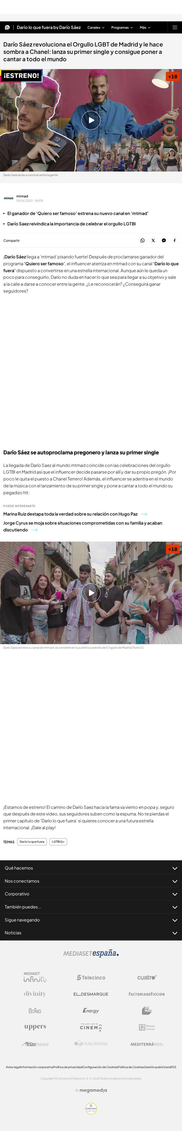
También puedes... (23, 906)
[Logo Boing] (35, 1011)
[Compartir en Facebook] (174, 240)
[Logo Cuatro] (146, 977)
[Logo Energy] (91, 1011)
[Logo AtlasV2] (35, 1044)
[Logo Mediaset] (91, 956)
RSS (173, 1067)
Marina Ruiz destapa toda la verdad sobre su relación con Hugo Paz (70, 514)
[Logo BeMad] (147, 1011)
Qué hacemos (19, 867)
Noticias (13, 932)
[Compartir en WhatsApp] (142, 240)
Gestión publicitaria (157, 1067)
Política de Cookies (131, 1067)
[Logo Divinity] (35, 994)
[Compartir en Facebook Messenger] (164, 240)
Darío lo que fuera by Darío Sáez (49, 27)
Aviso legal (13, 1067)
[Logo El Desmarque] (91, 994)
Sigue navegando (22, 919)
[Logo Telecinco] (91, 977)
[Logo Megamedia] (93, 1090)
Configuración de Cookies (100, 1067)
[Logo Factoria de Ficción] (147, 994)
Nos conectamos (22, 881)
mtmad (22, 196)
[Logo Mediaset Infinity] (35, 977)
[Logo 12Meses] (147, 1027)
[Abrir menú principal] (175, 27)
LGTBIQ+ (58, 841)
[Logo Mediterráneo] (147, 1044)
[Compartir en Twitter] (153, 240)
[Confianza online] (91, 1113)
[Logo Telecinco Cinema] (91, 1027)
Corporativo (17, 893)
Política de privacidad (67, 1067)
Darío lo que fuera (32, 841)
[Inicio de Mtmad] (7, 27)
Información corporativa (36, 1067)
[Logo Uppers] (35, 1027)
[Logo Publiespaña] (91, 1044)
